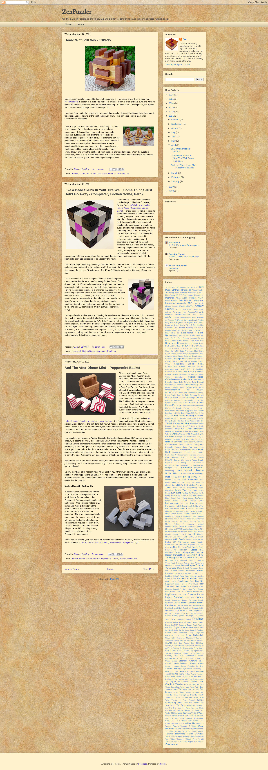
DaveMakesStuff (171, 385)
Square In (199, 653)
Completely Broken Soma (83, 351)
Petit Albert (181, 586)
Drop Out (172, 400)
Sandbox (200, 630)
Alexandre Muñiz (185, 303)
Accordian (193, 295)
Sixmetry (200, 640)
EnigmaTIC (189, 413)
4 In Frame (192, 293)
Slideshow (199, 643)
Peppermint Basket (109, 558)
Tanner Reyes (171, 674)
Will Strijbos (179, 723)
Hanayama (198, 444)
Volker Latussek (185, 716)
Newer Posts (72, 569)
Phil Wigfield (193, 586)
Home (68, 24)
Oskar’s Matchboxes (187, 571)
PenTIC (173, 581)
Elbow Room (187, 405)
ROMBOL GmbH (192, 627)
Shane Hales (170, 638)
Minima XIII (190, 534)
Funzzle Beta (170, 426)
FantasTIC (175, 418)
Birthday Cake (170, 330)
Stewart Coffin (197, 663)
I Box (176, 463)
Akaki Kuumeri (78, 558)
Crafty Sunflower (195, 372)
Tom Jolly (195, 689)
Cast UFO (174, 351)
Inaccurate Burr (186, 465)
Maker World (170, 514)
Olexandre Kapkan (196, 560)
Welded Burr (198, 718)
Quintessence (170, 610)
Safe (176, 630)
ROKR (183, 627)
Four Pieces (190, 421)
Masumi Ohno (198, 516)
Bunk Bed (169, 346)
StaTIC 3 (200, 658)
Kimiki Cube (175, 495)
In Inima (176, 465)
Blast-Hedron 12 (172, 333)
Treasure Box (197, 692)
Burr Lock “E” (178, 346)
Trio (180, 695)
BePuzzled (169, 328)
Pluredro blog (198, 592)
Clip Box (200, 359)
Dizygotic (200, 390)
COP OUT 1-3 (187, 369)
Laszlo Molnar (171, 501)
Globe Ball (195, 434)
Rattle (183, 613)
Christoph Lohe (180, 359)
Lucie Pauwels (187, 508)
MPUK (191, 537)
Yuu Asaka (178, 742)
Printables (178, 597)
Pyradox (168, 608)
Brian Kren (199, 341)
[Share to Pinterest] (122, 169)
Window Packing (172, 726)
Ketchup (185, 493)
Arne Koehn (198, 315)
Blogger (162, 764)
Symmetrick (187, 669)
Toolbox (188, 692)
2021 (171, 116)
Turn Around (188, 700)
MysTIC (189, 539)
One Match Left (197, 563)
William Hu (132, 558)
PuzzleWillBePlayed (196, 605)
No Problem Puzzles (185, 549)
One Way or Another (173, 565)
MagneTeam (190, 511)
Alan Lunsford (185, 300)
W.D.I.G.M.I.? (180, 718)
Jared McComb (178, 482)
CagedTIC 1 (177, 348)
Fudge (201, 423)
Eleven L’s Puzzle (173, 408)
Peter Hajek (193, 584)
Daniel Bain (178, 382)
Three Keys (184, 687)
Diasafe (189, 387)
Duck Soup (180, 400)
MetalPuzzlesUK (171, 526)
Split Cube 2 (178, 653)
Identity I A (186, 463)
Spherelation (198, 651)
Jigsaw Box (170, 485)
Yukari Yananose (177, 739)
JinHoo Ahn (194, 485)
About (81, 24)
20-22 (196, 287)
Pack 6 (181, 573)
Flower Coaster (197, 418)
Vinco (200, 713)
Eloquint (200, 408)
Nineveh (168, 550)
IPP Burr (186, 474)
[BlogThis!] (114, 169)
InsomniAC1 (198, 468)
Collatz (167, 364)
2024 (171, 103)
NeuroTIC (169, 547)
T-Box (187, 671)
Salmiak (182, 630)
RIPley (201, 622)
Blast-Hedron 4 (188, 333)
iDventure (196, 463)
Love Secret (174, 509)
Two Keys (177, 708)
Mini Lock (169, 529)
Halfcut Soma (198, 442)
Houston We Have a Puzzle (185, 460)
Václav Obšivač (171, 713)
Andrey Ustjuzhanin (184, 309)
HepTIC (173, 455)
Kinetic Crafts (186, 495)
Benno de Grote (172, 325)
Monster (200, 534)
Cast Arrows (194, 348)
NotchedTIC (190, 555)
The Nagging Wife (181, 679)
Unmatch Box (170, 710)
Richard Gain (184, 622)
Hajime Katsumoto (173, 442)
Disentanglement (172, 390)
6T (180, 295)
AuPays (188, 317)
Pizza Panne (170, 592)
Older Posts (149, 569)
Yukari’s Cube (191, 739)
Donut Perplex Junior (173, 395)
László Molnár (188, 501)
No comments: (99, 169)
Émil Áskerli (198, 411)
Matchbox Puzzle (172, 519)
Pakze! (176, 576)
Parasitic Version (196, 576)
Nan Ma (176, 542)
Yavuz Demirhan (195, 734)
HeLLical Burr (189, 452)
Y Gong (186, 731)
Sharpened (190, 638)
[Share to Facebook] (119, 169)
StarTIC (176, 658)
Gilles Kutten (198, 431)
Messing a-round (195, 524)
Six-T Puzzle (191, 640)
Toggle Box (186, 689)
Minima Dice (198, 529)
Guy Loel (185, 439)
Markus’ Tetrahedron (184, 516)
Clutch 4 (187, 361)
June (174, 136)
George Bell (178, 429)
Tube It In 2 (188, 697)
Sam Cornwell (190, 630)
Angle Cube (198, 309)
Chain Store (170, 354)
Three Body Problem (195, 684)
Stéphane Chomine (188, 661)
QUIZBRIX (181, 610)
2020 (171, 187)
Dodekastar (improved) (188, 393)
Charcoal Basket (181, 354)
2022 (171, 111)
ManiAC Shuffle (183, 514)
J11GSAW (176, 480)
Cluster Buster (177, 361)
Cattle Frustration (186, 351)
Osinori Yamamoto (190, 568)
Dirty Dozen (198, 387)
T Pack (181, 671)
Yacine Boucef (197, 731)
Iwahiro (168, 480)
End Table (181, 413)
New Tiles (177, 547)
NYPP (191, 558)
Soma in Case (177, 651)
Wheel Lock (198, 721)
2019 (171, 191)
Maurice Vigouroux (187, 519)
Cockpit (194, 361)
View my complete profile (177, 64)
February (176, 177)
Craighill (168, 374)
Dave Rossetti (197, 382)
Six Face (183, 640)
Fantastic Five (185, 418)
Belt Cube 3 (198, 323)
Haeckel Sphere (197, 439)
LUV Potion (199, 509)
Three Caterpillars (172, 687)
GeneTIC (186, 426)
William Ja (199, 723)
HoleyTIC (175, 457)
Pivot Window (198, 589)
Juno (194, 490)
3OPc (176, 293)
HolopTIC (168, 460)
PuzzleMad (174, 242)
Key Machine (194, 493)
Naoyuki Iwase (189, 542)
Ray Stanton (191, 613)
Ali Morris (199, 303)
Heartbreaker (177, 452)
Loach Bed (192, 506)
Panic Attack (184, 576)
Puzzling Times (177, 254)
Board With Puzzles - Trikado (88, 40)
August (175, 128)
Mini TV (177, 529)
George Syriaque (172, 431)
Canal (185, 348)
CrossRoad (192, 374)
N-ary (195, 539)
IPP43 (200, 477)
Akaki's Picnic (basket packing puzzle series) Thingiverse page (109, 542)
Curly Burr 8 (198, 379)
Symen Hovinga (173, 668)
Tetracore (186, 676)
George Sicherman (194, 429)
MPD (186, 537)
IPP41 (186, 476)
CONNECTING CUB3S (175, 366)
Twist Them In (170, 705)
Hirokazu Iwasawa (196, 455)
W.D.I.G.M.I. (169, 718)
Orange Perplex (188, 565)
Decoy (195, 385)
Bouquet (193, 338)
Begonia (190, 323)
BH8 (195, 328)
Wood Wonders (71, 102)
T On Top (174, 671)
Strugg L (169, 666)
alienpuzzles (170, 306)
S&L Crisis (169, 630)
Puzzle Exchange (189, 600)
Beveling (189, 328)
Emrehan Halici (171, 413)
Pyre (189, 608)
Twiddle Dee (187, 703)
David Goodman (185, 385)
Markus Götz (170, 516)
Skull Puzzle (184, 643)
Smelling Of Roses (180, 648)
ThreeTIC (169, 689)
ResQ (174, 619)
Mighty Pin (183, 526)
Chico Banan (177, 356)
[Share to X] (116, 169)
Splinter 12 (169, 653)
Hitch (167, 457)
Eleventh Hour (189, 408)
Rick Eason (193, 622)
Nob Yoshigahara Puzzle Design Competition (184, 553)
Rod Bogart (174, 627)
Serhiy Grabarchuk (194, 635)
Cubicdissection (195, 377)
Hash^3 (168, 450)
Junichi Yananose (183, 490)
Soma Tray (188, 651)
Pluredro (188, 592)
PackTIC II (189, 573)
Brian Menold (172, 343)
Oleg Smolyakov (180, 560)
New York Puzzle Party (193, 547)
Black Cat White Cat (195, 330)
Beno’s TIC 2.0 (186, 325)
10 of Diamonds (180, 287)
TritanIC (200, 695)
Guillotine (177, 439)
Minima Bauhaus (186, 529)
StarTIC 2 (183, 658)
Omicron (186, 563)
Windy (194, 726)
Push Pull (189, 597)
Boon (180, 338)
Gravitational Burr (190, 436)
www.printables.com (195, 729)
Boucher (186, 338)
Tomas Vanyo (178, 692)
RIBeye (175, 622)
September (177, 124)
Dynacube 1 (190, 400)
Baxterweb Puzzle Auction (193, 320)
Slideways (169, 646)
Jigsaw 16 (199, 482)
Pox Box (182, 594)
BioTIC (200, 328)
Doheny (200, 393)
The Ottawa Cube (196, 679)
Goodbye (178, 436)
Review (75, 173)
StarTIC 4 (192, 658)
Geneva (194, 426)
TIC (180, 689)
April (173, 145)
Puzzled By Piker (181, 605)
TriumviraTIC (170, 697)
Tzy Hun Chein (197, 708)
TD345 (181, 674)
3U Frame (183, 293)
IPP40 (180, 477)
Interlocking (169, 471)
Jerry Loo (190, 482)
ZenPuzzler (77, 12)
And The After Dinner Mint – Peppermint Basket (102, 368)
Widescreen (169, 723)
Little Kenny (182, 506)
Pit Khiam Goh (186, 589)
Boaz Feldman (179, 335)
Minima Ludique (181, 531)
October (175, 119)
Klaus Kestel (170, 498)
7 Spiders (185, 295)
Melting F (179, 524)
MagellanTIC (180, 511)
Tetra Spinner (176, 676)
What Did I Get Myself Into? (178, 721)
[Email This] (111, 169)
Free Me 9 (194, 423)
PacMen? (168, 576)
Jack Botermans (190, 480)
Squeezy (168, 656)
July (173, 132)
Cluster (168, 361)
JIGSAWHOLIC (182, 485)
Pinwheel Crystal (172, 589)
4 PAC (199, 293)
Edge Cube (183, 403)
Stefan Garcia (171, 661)
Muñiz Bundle (178, 539)
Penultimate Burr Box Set (190, 581)
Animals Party (171, 312)
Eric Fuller (179, 415)
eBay (197, 400)
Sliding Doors (179, 646)
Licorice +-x (173, 506)
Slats (192, 643)
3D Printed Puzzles (196, 290)
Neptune (191, 545)
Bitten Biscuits (182, 330)
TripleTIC (193, 695)
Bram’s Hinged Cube (185, 341)
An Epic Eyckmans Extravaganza (184, 245)
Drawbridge (190, 398)
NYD (185, 557)
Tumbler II (176, 700)
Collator (200, 361)
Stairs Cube (179, 656)
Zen (185, 39)
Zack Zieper (188, 742)
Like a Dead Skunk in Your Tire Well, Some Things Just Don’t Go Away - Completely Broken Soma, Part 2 (108, 192)
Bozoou (200, 338)
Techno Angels (190, 674)
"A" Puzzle (169, 287)
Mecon (167, 524)
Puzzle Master (188, 603)
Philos (201, 586)
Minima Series (178, 534)
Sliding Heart (189, 646)
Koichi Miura (182, 498)
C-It (195, 346)
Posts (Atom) (116, 579)
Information (101, 351)
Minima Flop (170, 531)
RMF (176, 625)
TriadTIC (168, 695)
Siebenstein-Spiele (172, 640)
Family (167, 418)
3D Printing (169, 293)
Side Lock (199, 638)
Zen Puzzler (198, 742)
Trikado (82, 173)
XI (166, 731)
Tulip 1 (196, 697)
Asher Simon (179, 317)
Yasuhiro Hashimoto (175, 734)
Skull (175, 643)
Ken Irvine (111, 351)
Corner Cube (170, 372)
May (173, 141)
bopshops (142, 764)
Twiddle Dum (198, 703)
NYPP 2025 (199, 558)
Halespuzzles (188, 442)
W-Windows (198, 716)
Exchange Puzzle (194, 415)
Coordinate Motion (172, 369)
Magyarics (199, 511)
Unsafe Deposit (183, 710)
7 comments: (98, 554)
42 (177, 295)
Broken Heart (198, 343)
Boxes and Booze (178, 265)
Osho (179, 568)
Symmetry (197, 669)
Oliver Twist (170, 563)
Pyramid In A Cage (179, 608)
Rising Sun (169, 625)
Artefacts (169, 317)
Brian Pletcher (186, 343)
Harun (201, 447)
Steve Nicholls (180, 663)
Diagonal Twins (178, 387)
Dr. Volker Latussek (178, 398)
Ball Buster (179, 320)
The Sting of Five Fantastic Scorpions (181, 682)
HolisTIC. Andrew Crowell (192, 457)
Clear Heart (192, 359)
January (175, 181)
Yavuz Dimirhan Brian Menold (115, 173)
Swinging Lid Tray (195, 666)
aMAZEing (190, 306)
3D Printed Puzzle (180, 290)
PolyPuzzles (171, 594)
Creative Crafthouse (180, 374)
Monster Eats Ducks (173, 537)
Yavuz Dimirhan (171, 736)
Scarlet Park (171, 633)
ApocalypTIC (193, 312)
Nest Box (199, 545)
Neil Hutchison (181, 545)
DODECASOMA (171, 393)
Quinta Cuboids (197, 608)
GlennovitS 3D (184, 434)
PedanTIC (177, 579)
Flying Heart (170, 421)
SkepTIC (168, 643)
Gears (179, 426)
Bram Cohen (170, 341)
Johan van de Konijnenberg (185, 488)
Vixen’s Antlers (171, 716)
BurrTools (189, 346)
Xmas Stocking (175, 731)
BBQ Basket (170, 323)
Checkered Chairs (196, 354)
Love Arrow (174, 268)
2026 (171, 94)
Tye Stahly (186, 708)
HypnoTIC (169, 463)
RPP (201, 627)
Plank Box (180, 592)
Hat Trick (175, 450)
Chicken (168, 356)
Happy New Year (190, 447)
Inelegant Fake (171, 468)
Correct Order (181, 372)
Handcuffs (169, 447)
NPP (180, 557)
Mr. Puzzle (199, 537)
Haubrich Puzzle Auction (188, 450)
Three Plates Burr (196, 687)
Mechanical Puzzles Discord (192, 521)
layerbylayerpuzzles (174, 503)
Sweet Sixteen (180, 666)
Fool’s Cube (180, 421)
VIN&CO (194, 713)
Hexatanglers (183, 455)
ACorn (178, 298)
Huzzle (200, 460)
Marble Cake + (197, 514)
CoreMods (199, 369)
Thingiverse (180, 684)
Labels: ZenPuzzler (195, 498)
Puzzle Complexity (173, 600)
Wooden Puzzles (181, 729)
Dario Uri (187, 382)
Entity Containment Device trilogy (184, 256)
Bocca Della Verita (193, 335)
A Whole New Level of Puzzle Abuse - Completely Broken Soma (133, 208)
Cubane (200, 374)
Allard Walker (180, 306)
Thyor (175, 689)
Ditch (188, 390)
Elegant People (197, 405)
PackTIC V (199, 573)
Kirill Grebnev (198, 495)
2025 (171, 99)
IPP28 (174, 477)
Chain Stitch (198, 351)
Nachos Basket (93, 558)
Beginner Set (181, 323)
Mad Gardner (170, 511)
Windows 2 (185, 726)
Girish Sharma (172, 434)
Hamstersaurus (171, 444)
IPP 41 (180, 474)
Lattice (201, 501)
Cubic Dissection (174, 377)
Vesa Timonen (184, 713)
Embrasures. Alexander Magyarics (179, 411)
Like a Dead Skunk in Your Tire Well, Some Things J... (182, 158)
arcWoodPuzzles (182, 315)
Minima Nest (193, 531)
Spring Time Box (189, 653)
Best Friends (180, 328)
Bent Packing (198, 325)
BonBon (174, 338)
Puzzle (199, 597)
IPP (174, 473)
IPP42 (194, 477)
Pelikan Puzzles (190, 578)
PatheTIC (168, 579)
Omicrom (179, 563)
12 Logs (190, 287)
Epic (171, 416)
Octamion (169, 560)
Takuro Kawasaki (196, 671)
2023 (171, 107)
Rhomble (168, 622)
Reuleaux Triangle (184, 619)
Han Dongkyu (185, 444)
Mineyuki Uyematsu (196, 526)
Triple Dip (185, 695)
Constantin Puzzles (195, 366)
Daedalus (168, 382)
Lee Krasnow (191, 503)
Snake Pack (193, 648)
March (174, 173)
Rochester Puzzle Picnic (188, 625)
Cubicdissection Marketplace (178, 379)
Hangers (178, 447)
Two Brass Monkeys (185, 705)
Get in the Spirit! (186, 431)
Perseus (184, 584)
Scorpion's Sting (186, 633)
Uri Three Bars (197, 710)
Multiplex (168, 539)
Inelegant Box (198, 465)
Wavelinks (190, 718)
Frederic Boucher (181, 423)
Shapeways (180, 638)
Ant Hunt (182, 312)
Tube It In (179, 697)
